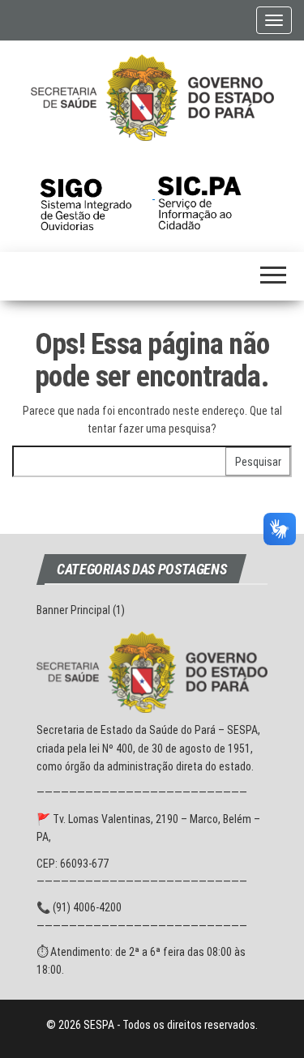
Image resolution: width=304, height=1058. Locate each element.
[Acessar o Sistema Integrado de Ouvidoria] (95, 194)
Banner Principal (73, 610)
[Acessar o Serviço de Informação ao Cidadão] (211, 194)
